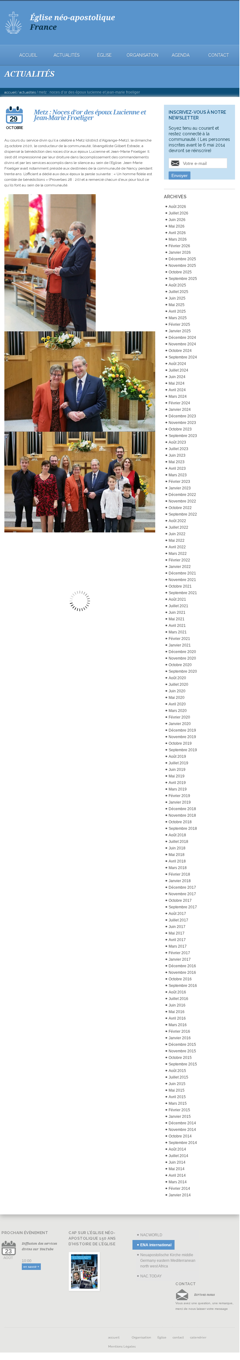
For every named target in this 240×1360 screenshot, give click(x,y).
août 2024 (177, 364)
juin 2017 (177, 927)
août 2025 (177, 285)
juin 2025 (177, 298)
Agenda (181, 55)
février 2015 (179, 1110)
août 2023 (177, 442)
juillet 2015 (178, 1077)
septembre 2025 (183, 278)
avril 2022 (177, 547)
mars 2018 (178, 868)
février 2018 (179, 874)
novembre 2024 (182, 344)
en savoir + (31, 1266)
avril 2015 (177, 1097)
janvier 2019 (180, 802)
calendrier (198, 1337)
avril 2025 (177, 311)
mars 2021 (178, 632)
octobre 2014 (180, 1136)
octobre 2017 (180, 900)
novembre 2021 (182, 580)
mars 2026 (178, 239)
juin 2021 (177, 612)
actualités (66, 55)
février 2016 (179, 1031)
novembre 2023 (182, 422)
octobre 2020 (180, 665)
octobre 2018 (180, 822)
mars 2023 (178, 475)
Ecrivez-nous (204, 1294)
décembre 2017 (182, 887)
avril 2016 (177, 1018)
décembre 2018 (182, 809)
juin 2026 (177, 220)
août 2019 (177, 756)
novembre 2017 (182, 894)
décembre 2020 (182, 652)
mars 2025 (178, 318)
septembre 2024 (183, 357)
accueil (28, 55)
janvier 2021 (180, 645)
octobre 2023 (180, 429)
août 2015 (177, 1071)
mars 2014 (178, 1182)
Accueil (10, 92)
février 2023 (179, 481)
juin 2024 (177, 377)
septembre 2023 (183, 436)
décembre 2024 (182, 337)
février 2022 (179, 560)
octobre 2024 (180, 350)
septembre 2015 (183, 1064)
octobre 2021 (180, 586)
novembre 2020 (182, 658)
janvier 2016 (180, 1038)
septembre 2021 (183, 593)
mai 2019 (177, 776)
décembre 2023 (182, 416)
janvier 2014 (180, 1195)
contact (218, 55)
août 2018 (177, 835)
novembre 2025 (182, 265)
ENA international (155, 1245)
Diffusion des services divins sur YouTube (39, 1246)
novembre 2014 (182, 1129)
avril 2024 (177, 390)
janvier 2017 (180, 959)
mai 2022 (177, 540)
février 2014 (179, 1188)
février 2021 (179, 639)
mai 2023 (177, 462)
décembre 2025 (182, 259)
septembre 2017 (183, 907)
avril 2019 (177, 783)
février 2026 (179, 246)
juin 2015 (177, 1084)
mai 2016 (177, 1012)
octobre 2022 (180, 508)
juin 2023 (177, 455)
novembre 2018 (182, 815)
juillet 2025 (178, 292)
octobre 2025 (180, 272)
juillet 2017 (178, 920)
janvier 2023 (180, 488)
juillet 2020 (178, 684)
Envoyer (179, 175)
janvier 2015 (180, 1116)
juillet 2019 (178, 763)
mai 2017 (177, 933)
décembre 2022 (182, 495)
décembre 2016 (182, 966)
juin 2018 (177, 848)
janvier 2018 (180, 881)
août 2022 (177, 521)
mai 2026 (177, 226)
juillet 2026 (178, 213)
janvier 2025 (180, 331)
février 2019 (179, 796)
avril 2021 (177, 625)
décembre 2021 (182, 573)
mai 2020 (177, 697)
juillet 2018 (178, 841)
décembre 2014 (182, 1123)
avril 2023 (177, 468)
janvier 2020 (180, 724)
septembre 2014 (183, 1143)
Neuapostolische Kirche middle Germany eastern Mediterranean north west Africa (167, 1260)
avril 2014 (177, 1175)
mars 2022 (178, 553)
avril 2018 (177, 861)
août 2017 (177, 913)
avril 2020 (177, 704)
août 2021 (177, 599)
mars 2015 (178, 1103)
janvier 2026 (180, 252)
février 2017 (179, 953)
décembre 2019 (182, 730)
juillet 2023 (178, 449)
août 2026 (177, 206)
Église (104, 55)
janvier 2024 (180, 409)
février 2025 (179, 324)
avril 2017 (177, 940)
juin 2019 (177, 769)
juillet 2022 (178, 527)
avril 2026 (177, 233)
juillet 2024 (178, 370)
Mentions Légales (122, 1346)
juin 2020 (177, 691)
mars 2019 (178, 789)
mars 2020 (178, 711)
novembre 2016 (182, 972)
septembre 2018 (183, 828)
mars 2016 (178, 1025)
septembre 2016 (183, 985)
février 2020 (179, 717)
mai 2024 (177, 383)
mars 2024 (178, 396)
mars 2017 (178, 946)
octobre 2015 (180, 1057)
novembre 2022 (182, 501)
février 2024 (179, 403)
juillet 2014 (178, 1156)
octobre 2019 (180, 743)
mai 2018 (177, 855)
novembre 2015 (182, 1051)
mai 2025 (177, 305)
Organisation (142, 55)
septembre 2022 (183, 514)
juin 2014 (177, 1162)
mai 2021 (177, 619)
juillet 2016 (178, 999)
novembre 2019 (182, 737)
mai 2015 (177, 1090)
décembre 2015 (182, 1044)
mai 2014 (177, 1169)
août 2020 (177, 678)
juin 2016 (177, 1005)
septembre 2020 (183, 671)
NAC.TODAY (151, 1276)
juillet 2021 (178, 606)
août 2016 (177, 992)
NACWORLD (151, 1235)
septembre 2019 (183, 750)
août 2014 (177, 1149)
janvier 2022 (180, 567)
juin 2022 (177, 534)
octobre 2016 (180, 979)
